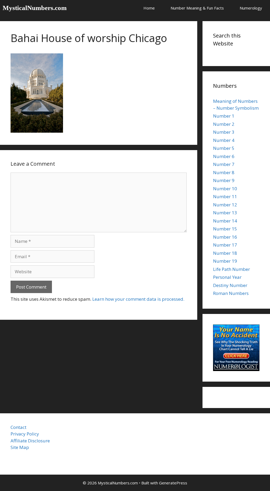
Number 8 (223, 172)
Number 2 (223, 124)
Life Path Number (231, 269)
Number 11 (225, 196)
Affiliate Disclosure (30, 441)
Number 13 (225, 213)
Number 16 (225, 237)
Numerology (251, 8)
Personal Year (227, 277)
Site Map (20, 447)
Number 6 (223, 156)
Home (149, 8)
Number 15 (225, 229)
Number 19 (225, 261)
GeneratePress (173, 482)
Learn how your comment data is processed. (138, 299)
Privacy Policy (25, 434)
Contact (18, 427)
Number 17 (225, 245)
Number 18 (225, 253)
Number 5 (223, 148)
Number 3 (223, 132)
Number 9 (223, 180)
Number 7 (223, 164)
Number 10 (225, 189)
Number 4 (223, 140)
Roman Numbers (231, 293)
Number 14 (225, 221)
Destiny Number (230, 285)
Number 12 (225, 205)
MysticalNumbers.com (35, 7)
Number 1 (223, 116)
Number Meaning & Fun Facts (197, 8)
